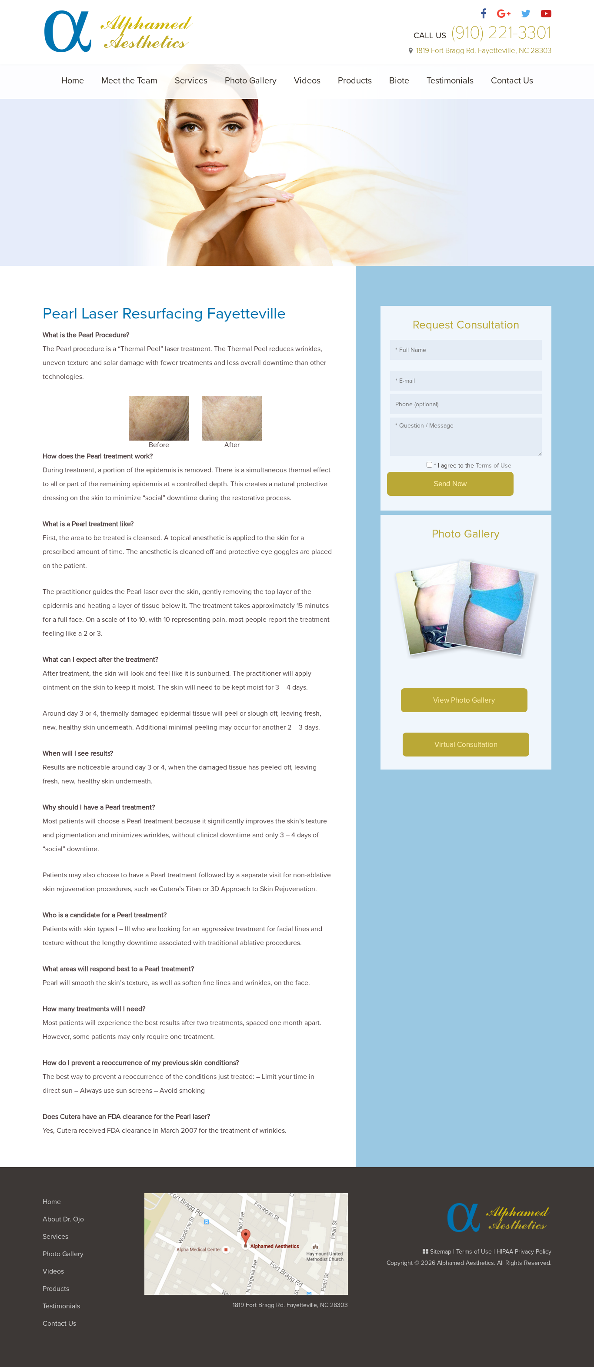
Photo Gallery (251, 81)
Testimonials (450, 81)
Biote (399, 81)
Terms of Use (493, 465)
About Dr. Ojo (63, 1219)
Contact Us (512, 81)
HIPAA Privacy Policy (524, 1251)
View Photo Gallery (464, 700)
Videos (307, 81)
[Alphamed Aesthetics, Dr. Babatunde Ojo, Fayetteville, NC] (119, 26)
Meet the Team (129, 81)
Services (191, 81)
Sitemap (440, 1251)
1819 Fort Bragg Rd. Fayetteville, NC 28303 (290, 1305)
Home (72, 81)
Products (355, 81)
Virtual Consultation (465, 744)
